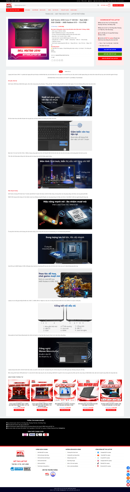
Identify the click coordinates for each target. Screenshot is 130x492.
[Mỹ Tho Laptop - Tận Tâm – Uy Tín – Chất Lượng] (9, 5)
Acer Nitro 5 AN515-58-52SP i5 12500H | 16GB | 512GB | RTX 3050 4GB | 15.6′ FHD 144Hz (111, 404)
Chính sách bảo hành (42, 460)
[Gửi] (98, 5)
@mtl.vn (63, 428)
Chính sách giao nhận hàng (43, 455)
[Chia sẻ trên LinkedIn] (62, 60)
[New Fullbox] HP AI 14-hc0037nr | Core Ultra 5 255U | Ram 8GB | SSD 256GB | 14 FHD (65, 404)
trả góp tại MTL (65, 10)
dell (53, 57)
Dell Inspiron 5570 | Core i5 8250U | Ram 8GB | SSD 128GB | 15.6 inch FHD (88, 404)
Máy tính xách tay (62, 14)
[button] (105, 5)
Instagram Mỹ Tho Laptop (106, 460)
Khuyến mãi (35, 10)
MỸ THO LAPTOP (72, 488)
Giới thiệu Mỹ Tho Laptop (43, 452)
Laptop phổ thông (78, 14)
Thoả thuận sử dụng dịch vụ (43, 466)
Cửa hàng (27, 10)
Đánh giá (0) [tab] (68, 71)
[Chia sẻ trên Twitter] (55, 60)
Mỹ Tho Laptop (42, 428)
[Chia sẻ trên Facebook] (52, 60)
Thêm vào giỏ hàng (19, 409)
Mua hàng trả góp (71, 460)
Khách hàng (74, 10)
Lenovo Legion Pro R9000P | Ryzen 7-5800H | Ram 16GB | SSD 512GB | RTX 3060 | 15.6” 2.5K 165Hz (19, 405)
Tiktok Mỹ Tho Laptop (105, 463)
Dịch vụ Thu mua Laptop (72, 463)
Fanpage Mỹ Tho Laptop (106, 452)
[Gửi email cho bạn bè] (57, 60)
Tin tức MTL (55, 10)
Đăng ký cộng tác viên (72, 457)
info (60, 428)
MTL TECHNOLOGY (62, 490)
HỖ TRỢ (78, 1)
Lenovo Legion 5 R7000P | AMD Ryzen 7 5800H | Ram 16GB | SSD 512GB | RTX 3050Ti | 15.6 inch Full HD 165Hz (42, 405)
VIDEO (49, 10)
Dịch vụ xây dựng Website (72, 466)
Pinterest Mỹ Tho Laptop (105, 466)
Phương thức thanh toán (72, 452)
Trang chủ (49, 14)
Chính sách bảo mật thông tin (44, 457)
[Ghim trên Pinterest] (59, 60)
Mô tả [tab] (60, 71)
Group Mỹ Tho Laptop (105, 457)
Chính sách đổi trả (41, 463)
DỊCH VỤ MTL (43, 10)
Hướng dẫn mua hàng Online (73, 455)
